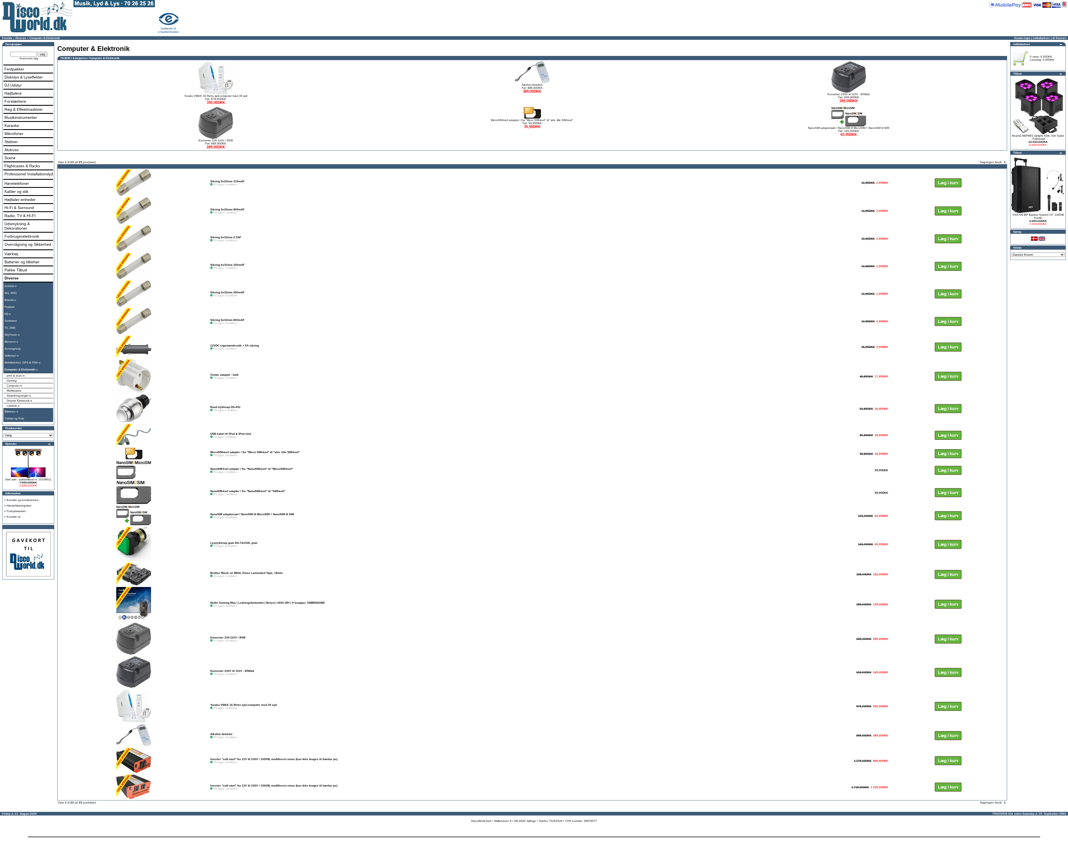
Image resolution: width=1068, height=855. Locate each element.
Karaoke (11, 125)
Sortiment (10, 320)
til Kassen (1059, 38)
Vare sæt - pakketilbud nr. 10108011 (28, 479)
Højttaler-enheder (20, 199)
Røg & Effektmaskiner (23, 109)
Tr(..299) (9, 327)
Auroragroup (12, 348)
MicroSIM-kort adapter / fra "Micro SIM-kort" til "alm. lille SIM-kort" (532, 120)
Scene (10, 158)
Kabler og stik (16, 191)
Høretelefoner (16, 183)
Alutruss (11, 150)
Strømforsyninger (17, 395)
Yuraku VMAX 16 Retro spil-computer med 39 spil (215, 95)
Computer (13, 385)
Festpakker (14, 69)
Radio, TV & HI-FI (20, 215)
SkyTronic (10, 334)
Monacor (10, 341)
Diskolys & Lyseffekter (23, 77)
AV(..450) (10, 292)
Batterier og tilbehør (21, 262)
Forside (7, 38)
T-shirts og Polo (14, 418)
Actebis (9, 286)
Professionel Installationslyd (28, 174)
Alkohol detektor (532, 84)
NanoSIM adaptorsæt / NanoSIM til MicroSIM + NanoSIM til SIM (848, 127)
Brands (9, 299)
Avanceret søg (28, 58)
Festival (9, 306)
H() (6, 313)
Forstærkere (15, 101)
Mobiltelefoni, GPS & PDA (21, 362)
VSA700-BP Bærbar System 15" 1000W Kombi (1038, 216)
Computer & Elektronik (44, 38)
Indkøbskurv (1041, 38)
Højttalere (13, 93)
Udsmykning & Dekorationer (17, 226)
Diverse (21, 38)
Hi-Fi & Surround (19, 207)
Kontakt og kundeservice (23, 500)
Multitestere (14, 390)
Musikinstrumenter (20, 117)
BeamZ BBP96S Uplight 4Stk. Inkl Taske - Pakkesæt (1038, 137)
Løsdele (12, 405)
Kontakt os (14, 516)
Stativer (11, 141)
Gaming (12, 380)
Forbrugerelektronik (21, 236)
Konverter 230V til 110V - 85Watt (848, 94)
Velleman (10, 355)
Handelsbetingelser (19, 505)
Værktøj (11, 254)
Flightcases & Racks (22, 166)
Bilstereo (10, 411)
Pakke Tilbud (15, 270)
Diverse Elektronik (18, 400)
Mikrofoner (13, 133)
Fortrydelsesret (16, 511)
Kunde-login (1022, 38)
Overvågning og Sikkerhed (27, 244)
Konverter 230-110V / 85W (216, 140)
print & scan (14, 375)
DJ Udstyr (13, 85)
